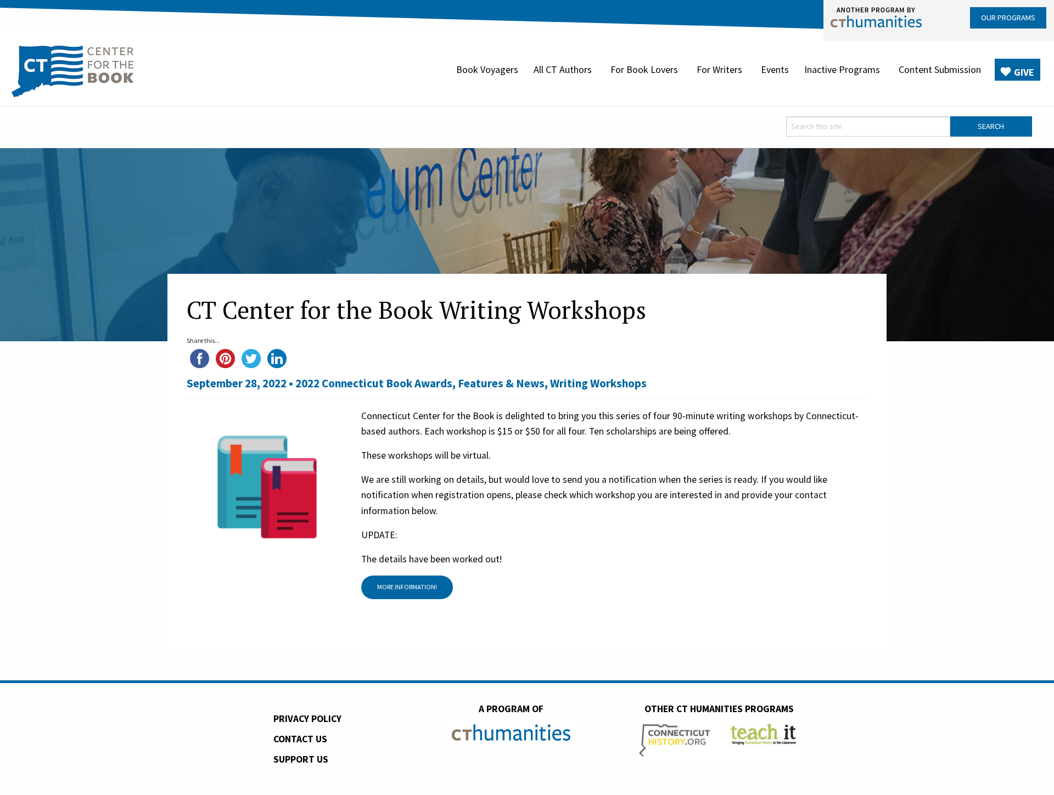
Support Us (300, 759)
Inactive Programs (842, 69)
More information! (407, 587)
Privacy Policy (307, 719)
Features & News (501, 383)
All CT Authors (563, 69)
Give (1024, 72)
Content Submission (940, 69)
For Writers (719, 69)
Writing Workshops (598, 383)
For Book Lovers (644, 69)
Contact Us (300, 739)
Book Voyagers (487, 69)
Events (775, 69)
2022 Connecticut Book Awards (373, 383)
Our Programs (1008, 17)
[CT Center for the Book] (72, 70)
